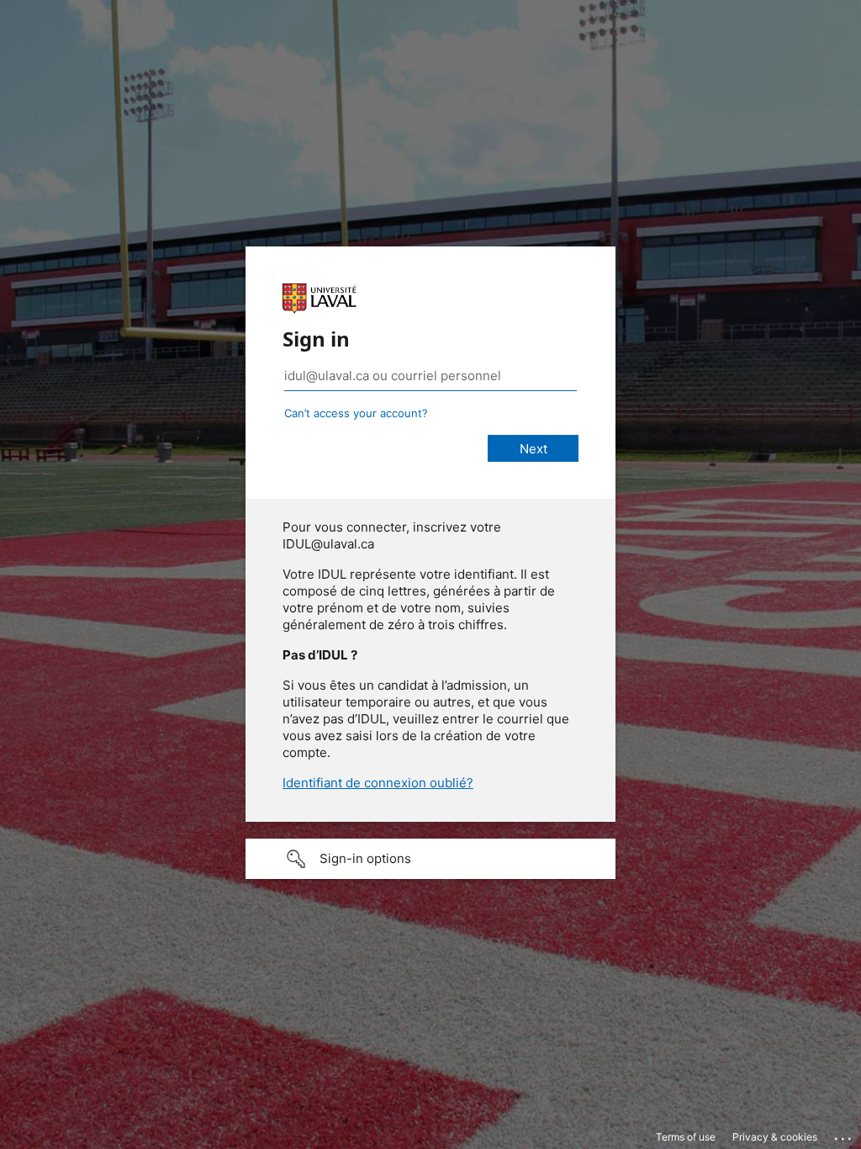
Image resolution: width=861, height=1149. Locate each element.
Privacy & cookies (774, 1136)
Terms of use (686, 1136)
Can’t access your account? (356, 413)
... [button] (844, 1134)
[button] (430, 859)
